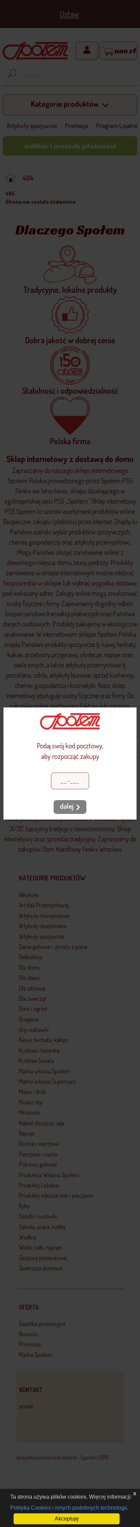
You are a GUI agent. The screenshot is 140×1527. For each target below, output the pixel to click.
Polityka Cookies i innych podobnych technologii (68, 1508)
